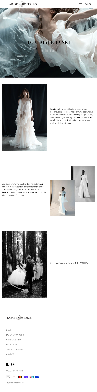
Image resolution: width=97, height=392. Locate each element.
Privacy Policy (12, 345)
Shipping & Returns (13, 340)
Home (8, 330)
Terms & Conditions (14, 349)
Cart (87, 4)
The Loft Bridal (18, 371)
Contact (10, 354)
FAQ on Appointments (15, 335)
